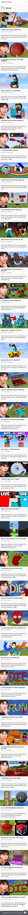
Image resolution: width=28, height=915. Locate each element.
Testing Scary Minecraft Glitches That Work (13, 897)
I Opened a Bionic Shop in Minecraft (11, 29)
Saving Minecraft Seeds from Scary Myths (12, 419)
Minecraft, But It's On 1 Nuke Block (10, 360)
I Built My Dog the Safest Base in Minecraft (12, 180)
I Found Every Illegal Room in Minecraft (11, 867)
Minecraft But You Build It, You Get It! (11, 330)
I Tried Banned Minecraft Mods (9, 150)
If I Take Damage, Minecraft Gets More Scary (13, 628)
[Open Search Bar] (22, 2)
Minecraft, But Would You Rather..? (10, 509)
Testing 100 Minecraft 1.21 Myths (10, 479)
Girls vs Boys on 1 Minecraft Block (10, 449)
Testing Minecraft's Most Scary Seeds (11, 568)
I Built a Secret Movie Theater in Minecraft (12, 389)
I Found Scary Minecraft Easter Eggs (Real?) (13, 687)
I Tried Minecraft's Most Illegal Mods (11, 300)
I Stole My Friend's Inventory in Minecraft (12, 120)
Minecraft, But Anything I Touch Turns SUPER (13, 538)
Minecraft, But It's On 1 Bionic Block (11, 90)
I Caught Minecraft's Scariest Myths (11, 778)
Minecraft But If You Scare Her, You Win (12, 239)
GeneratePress (22, 913)
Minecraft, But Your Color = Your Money (12, 837)
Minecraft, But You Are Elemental (10, 657)
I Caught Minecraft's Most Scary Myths (11, 717)
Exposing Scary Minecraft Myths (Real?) (12, 598)
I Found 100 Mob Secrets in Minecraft (11, 209)
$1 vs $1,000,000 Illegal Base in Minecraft (12, 808)
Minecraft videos (6, 2)
